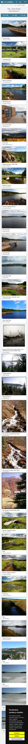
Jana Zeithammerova (7, 144)
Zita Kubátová (6, 662)
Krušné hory (10, 5)
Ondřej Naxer (6, 277)
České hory (3, 5)
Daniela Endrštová (7, 39)
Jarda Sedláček (6, 352)
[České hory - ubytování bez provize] (7, 2)
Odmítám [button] (17, 736)
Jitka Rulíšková (6, 618)
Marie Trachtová (6, 321)
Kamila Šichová (6, 126)
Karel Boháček (6, 375)
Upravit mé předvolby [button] (17, 739)
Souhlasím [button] (16, 733)
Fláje (15, 5)
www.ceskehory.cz (14, 11)
